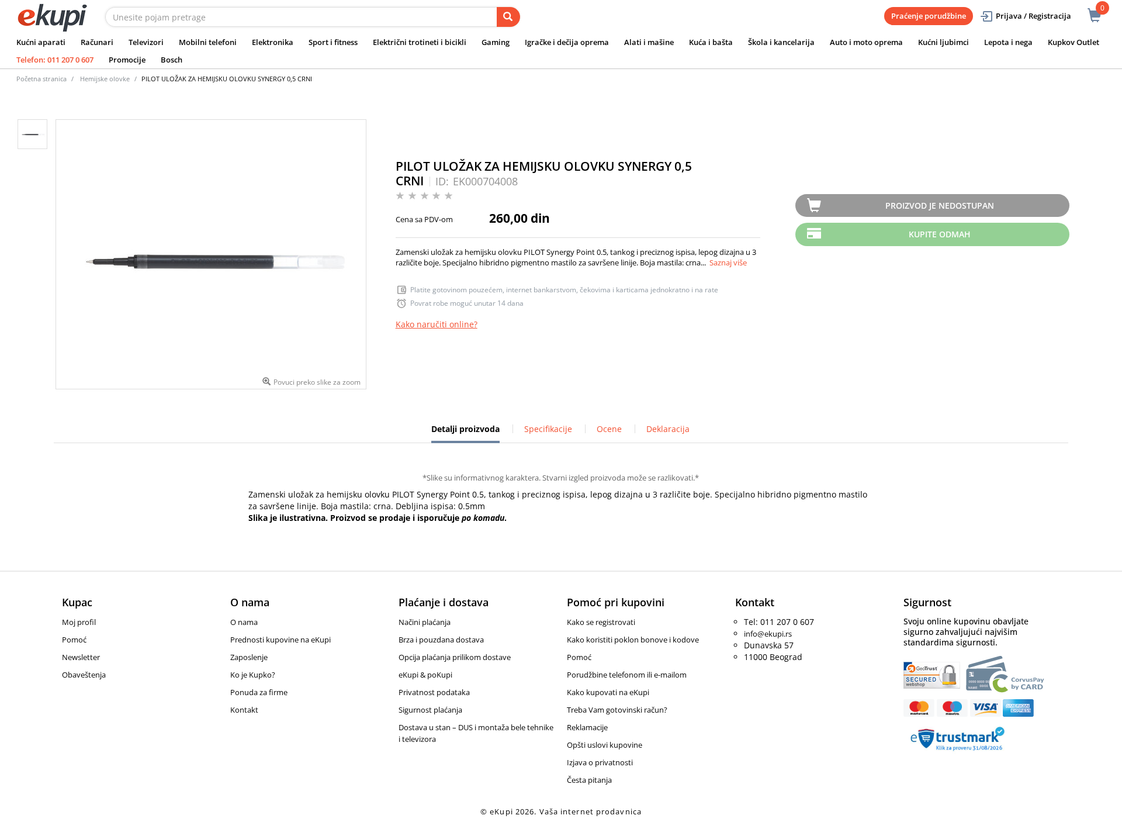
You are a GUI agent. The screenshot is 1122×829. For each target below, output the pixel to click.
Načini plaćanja (425, 622)
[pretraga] (508, 17)
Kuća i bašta (711, 42)
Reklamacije (587, 727)
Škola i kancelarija (781, 42)
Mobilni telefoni (208, 42)
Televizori (146, 42)
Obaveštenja (84, 674)
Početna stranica (41, 78)
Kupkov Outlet (1073, 42)
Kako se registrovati (601, 622)
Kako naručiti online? (436, 324)
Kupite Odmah (940, 234)
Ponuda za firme (259, 692)
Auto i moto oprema (866, 42)
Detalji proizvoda (465, 433)
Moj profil (79, 622)
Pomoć (74, 639)
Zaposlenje (249, 657)
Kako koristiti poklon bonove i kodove (633, 639)
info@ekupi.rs (768, 633)
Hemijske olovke (105, 78)
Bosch (171, 59)
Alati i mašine (649, 42)
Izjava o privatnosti (600, 762)
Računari (97, 42)
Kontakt (244, 709)
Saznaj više (728, 262)
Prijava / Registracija (1033, 16)
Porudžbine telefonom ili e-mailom (627, 674)
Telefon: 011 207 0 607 (55, 59)
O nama (244, 622)
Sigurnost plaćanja (430, 709)
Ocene (609, 428)
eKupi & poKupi (425, 674)
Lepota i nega (1008, 42)
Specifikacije (548, 428)
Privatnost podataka (434, 692)
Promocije (127, 59)
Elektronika (272, 42)
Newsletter (81, 657)
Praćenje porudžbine (928, 16)
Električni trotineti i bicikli (419, 42)
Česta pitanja (589, 780)
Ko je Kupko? (252, 674)
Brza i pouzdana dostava (441, 639)
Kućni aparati (40, 42)
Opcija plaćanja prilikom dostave (455, 657)
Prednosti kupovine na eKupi (280, 639)
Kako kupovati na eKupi (608, 692)
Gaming (496, 42)
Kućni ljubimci (943, 42)
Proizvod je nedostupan (939, 205)
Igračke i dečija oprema (567, 42)
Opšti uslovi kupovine (604, 745)
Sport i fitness (333, 42)
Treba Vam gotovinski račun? (617, 709)
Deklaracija (668, 428)
